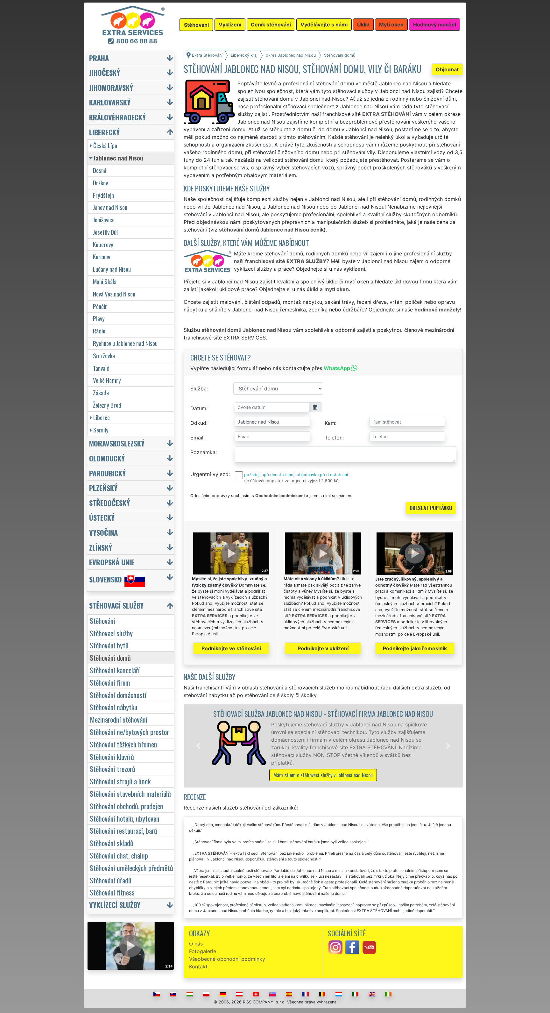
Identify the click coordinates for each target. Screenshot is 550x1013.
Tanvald (101, 368)
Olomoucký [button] (107, 458)
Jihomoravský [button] (111, 87)
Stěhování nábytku (114, 707)
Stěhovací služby (111, 633)
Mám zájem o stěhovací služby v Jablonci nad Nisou (323, 775)
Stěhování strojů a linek (120, 781)
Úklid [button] (363, 24)
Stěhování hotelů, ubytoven (124, 818)
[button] (198, 745)
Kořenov (101, 256)
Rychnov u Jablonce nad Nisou (125, 343)
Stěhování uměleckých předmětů (131, 867)
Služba (198, 388)
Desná (99, 170)
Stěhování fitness (112, 892)
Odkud (198, 423)
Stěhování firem (110, 682)
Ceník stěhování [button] (271, 24)
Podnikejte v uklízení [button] (323, 648)
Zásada (101, 392)
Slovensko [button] (105, 579)
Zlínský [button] (100, 547)
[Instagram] (335, 947)
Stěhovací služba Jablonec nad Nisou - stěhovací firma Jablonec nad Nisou (323, 713)
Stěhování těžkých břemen (123, 744)
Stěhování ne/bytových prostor (129, 731)
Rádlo (99, 330)
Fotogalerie (202, 951)
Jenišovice (104, 219)
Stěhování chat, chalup (119, 855)
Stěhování (102, 620)
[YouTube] (369, 947)
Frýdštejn (103, 195)
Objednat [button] (447, 69)
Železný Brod (107, 405)
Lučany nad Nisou (112, 269)
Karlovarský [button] (109, 102)
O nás (196, 943)
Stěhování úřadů (110, 880)
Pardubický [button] (107, 473)
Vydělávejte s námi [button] (324, 24)
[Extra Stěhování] (133, 20)
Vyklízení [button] (230, 24)
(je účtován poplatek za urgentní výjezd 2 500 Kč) (292, 480)
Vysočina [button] (103, 532)
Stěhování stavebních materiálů (130, 793)
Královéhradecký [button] (117, 117)
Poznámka (202, 452)
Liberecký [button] (104, 132)
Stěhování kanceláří (115, 670)
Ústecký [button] (102, 517)
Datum (198, 408)
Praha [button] (99, 58)
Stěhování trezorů (112, 768)
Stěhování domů (110, 657)
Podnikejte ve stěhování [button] (231, 648)
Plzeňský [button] (103, 487)
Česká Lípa (105, 145)
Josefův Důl (105, 232)
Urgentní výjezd (209, 474)
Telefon (333, 437)
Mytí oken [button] (391, 24)
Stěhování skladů (111, 843)
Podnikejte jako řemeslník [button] (415, 648)
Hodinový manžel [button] (434, 24)
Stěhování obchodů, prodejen (126, 806)
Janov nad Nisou (110, 207)
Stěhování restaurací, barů (123, 830)
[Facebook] (352, 947)
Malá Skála (104, 281)
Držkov (100, 182)
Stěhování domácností (118, 694)
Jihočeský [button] (104, 72)
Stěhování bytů (109, 645)
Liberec (101, 417)
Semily (101, 429)
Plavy (99, 318)
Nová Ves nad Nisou (114, 293)
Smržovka (104, 355)
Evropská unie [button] (111, 562)
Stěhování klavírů (112, 756)
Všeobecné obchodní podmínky (227, 959)
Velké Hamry (107, 380)
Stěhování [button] (196, 25)
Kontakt (198, 966)
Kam (330, 423)
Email (196, 437)
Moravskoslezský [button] (117, 443)
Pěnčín (100, 306)
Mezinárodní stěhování (118, 719)
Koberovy (103, 244)
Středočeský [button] (109, 502)
